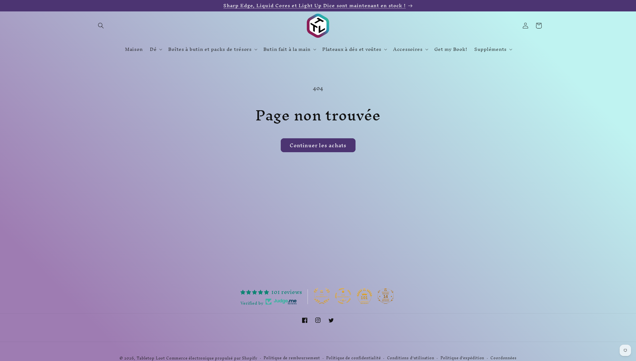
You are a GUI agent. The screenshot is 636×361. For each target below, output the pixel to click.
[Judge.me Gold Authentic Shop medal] (322, 296)
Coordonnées (503, 358)
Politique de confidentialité (353, 358)
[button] (101, 25)
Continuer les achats (318, 145)
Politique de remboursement (292, 358)
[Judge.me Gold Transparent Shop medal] (343, 296)
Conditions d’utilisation (410, 358)
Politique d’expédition (462, 358)
